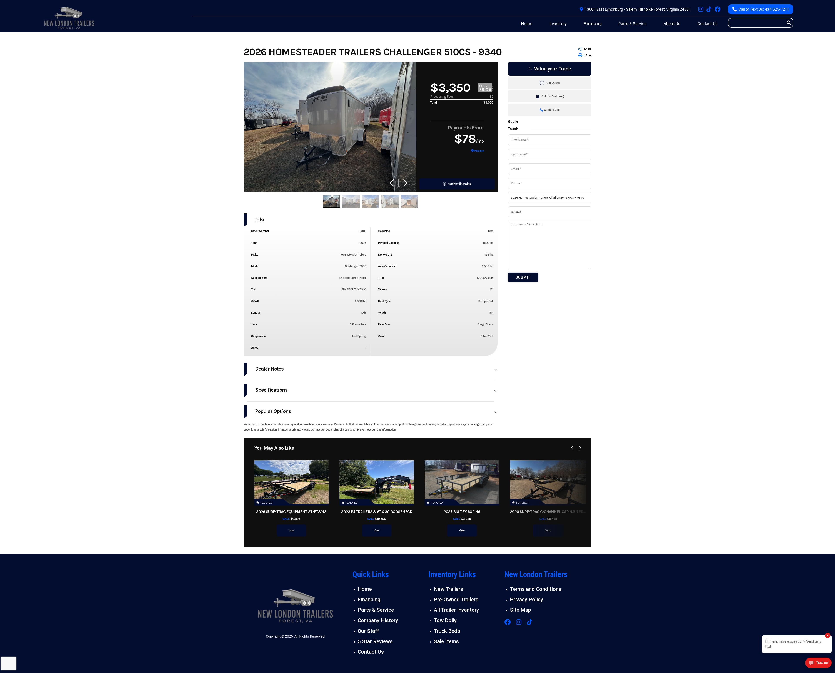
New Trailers (448, 589)
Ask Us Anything (553, 96)
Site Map (520, 610)
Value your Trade (552, 69)
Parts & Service (376, 610)
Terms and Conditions (535, 589)
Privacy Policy (526, 599)
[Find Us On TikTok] (529, 622)
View (291, 530)
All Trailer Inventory (456, 610)
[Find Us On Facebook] (507, 622)
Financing (369, 599)
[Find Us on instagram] (700, 9)
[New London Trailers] (295, 606)
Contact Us (371, 652)
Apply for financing (459, 183)
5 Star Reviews (375, 641)
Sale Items (446, 641)
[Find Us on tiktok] (708, 9)
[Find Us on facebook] (717, 9)
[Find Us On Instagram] (518, 622)
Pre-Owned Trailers (456, 599)
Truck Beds (447, 631)
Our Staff (368, 631)
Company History (378, 620)
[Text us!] (818, 664)
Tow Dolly (445, 620)
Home (365, 589)
